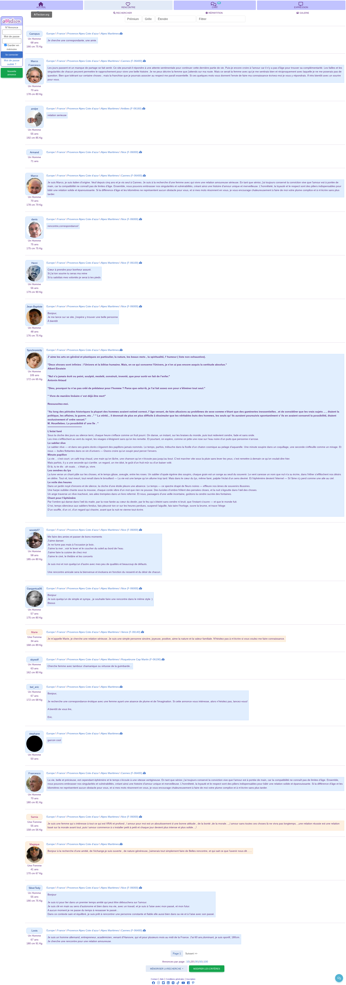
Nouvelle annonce (11, 73)
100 (206, 961)
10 (187, 961)
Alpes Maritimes (110, 33)
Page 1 (178, 953)
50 (200, 961)
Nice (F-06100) (129, 262)
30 (196, 961)
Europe (50, 33)
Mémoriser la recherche (166, 969)
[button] (34, 33)
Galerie (304, 13)
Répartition (216, 13)
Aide (162, 979)
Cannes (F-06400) (131, 61)
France (61, 33)
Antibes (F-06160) (131, 108)
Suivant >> (191, 953)
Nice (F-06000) (129, 152)
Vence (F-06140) (130, 632)
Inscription (190, 979)
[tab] (128, 5)
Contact (154, 979)
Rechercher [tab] (124, 13)
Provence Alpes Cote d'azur (83, 33)
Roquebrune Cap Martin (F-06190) (141, 659)
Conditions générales (175, 979)
